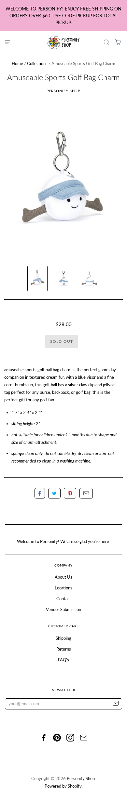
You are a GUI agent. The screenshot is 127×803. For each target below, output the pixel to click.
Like (40, 493)
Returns (63, 649)
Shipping (63, 638)
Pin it (70, 493)
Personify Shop (64, 91)
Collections (37, 63)
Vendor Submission (63, 609)
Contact (63, 598)
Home (17, 63)
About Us (63, 577)
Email (86, 493)
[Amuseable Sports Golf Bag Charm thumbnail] (37, 278)
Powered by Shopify (63, 786)
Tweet (54, 493)
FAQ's (63, 659)
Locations (63, 587)
